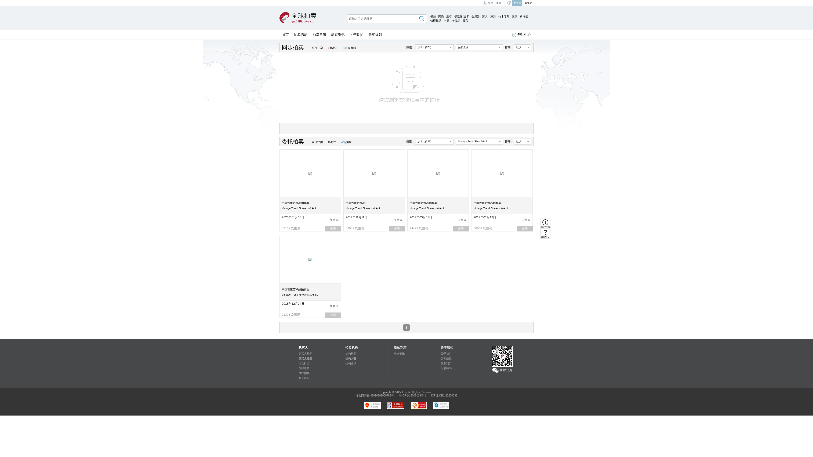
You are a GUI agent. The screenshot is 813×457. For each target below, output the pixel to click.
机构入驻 (350, 358)
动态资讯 (338, 35)
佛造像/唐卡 (461, 16)
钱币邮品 (435, 20)
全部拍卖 (317, 48)
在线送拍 (304, 368)
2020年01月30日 (293, 217)
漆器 (493, 16)
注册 (498, 2)
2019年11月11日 (356, 217)
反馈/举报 (446, 368)
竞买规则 (375, 35)
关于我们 (446, 353)
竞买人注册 (305, 358)
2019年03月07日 (421, 217)
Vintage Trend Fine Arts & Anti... (300, 208)
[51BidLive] (297, 18)
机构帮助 (350, 353)
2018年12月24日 (293, 303)
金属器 (475, 16)
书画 (433, 16)
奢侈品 (456, 20)
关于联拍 (356, 35)
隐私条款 (446, 358)
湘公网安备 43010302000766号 (375, 395)
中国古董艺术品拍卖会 (295, 203)
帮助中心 (524, 35)
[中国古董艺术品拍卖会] (310, 173)
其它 (465, 20)
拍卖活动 (300, 35)
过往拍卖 (304, 373)
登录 (490, 2)
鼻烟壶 (524, 16)
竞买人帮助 (305, 353)
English (528, 2)
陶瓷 (441, 16)
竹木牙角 (503, 16)
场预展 (350, 48)
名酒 (446, 20)
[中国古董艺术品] (374, 173)
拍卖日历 (319, 35)
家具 (485, 16)
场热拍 (333, 48)
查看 (333, 228)
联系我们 (446, 363)
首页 (285, 35)
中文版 (517, 2)
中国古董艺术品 (355, 203)
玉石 (449, 16)
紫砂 (514, 16)
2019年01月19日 (485, 217)
